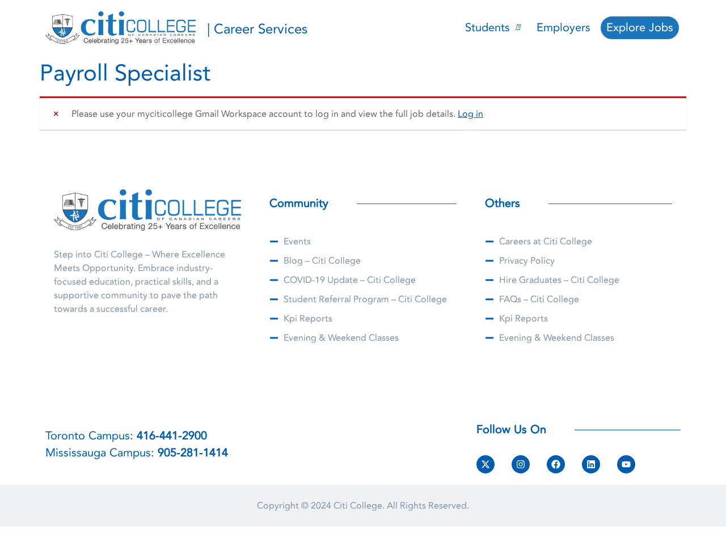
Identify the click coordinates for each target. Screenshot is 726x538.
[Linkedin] (591, 464)
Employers (563, 27)
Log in (470, 114)
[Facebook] (556, 464)
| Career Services (257, 29)
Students (487, 27)
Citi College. (359, 505)
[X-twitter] (485, 464)
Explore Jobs (639, 27)
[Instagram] (521, 464)
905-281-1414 (193, 452)
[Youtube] (626, 464)
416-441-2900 (172, 435)
